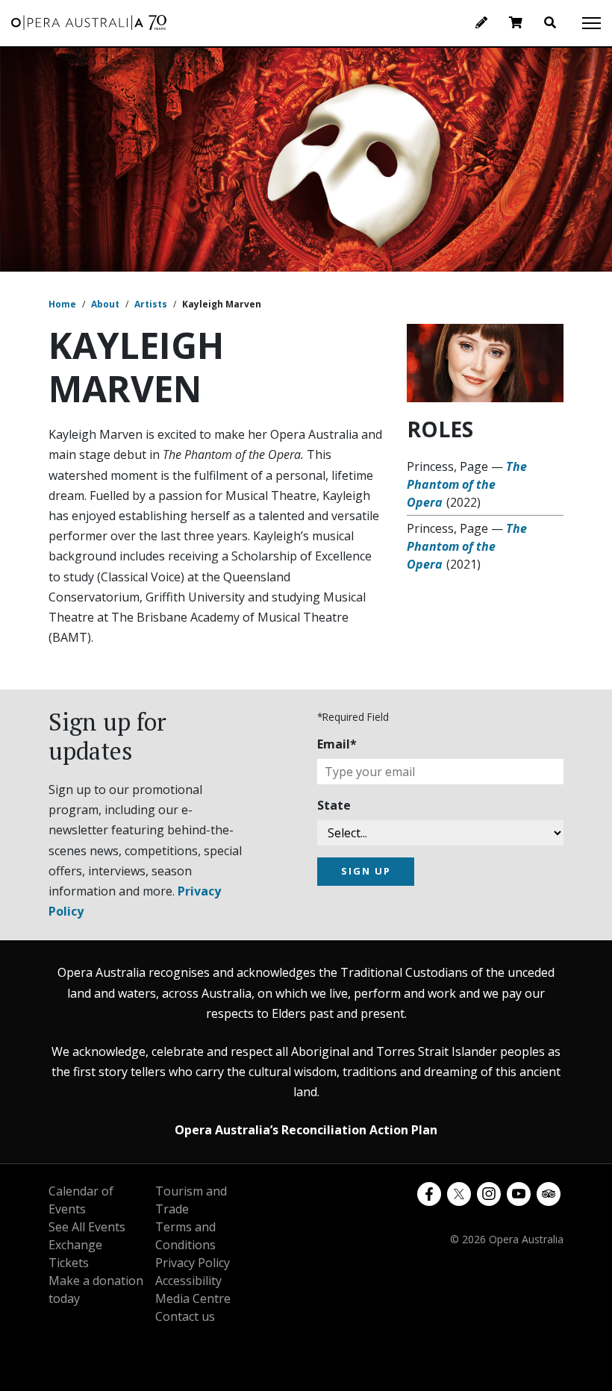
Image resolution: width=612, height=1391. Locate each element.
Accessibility (188, 1280)
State (334, 805)
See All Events (87, 1227)
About (105, 304)
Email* (337, 744)
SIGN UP (366, 871)
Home (62, 304)
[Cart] (515, 22)
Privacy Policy (192, 1262)
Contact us (185, 1316)
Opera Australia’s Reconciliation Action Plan (306, 1130)
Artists (150, 304)
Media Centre (193, 1298)
